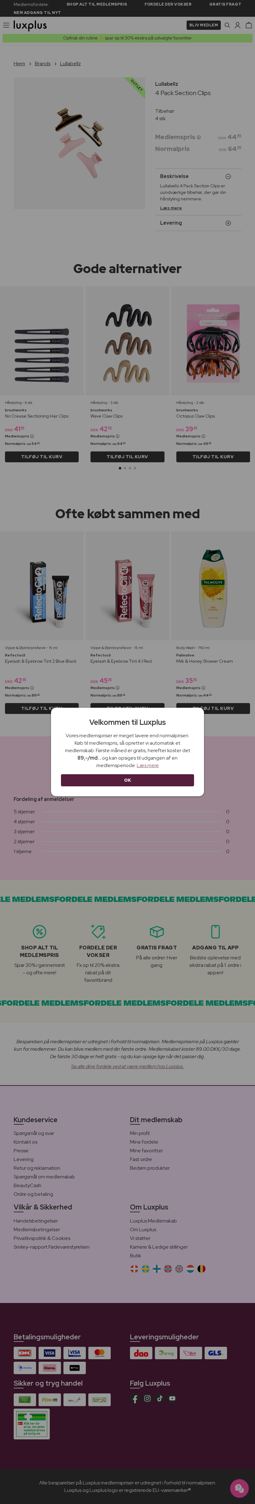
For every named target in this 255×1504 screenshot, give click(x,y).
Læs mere (148, 765)
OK (127, 780)
